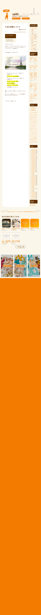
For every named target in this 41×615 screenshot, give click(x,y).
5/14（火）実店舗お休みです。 (35, 95)
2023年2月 (33, 168)
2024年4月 (33, 151)
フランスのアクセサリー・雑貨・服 (34, 47)
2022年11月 (33, 171)
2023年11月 (33, 157)
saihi (15, 14)
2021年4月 (33, 198)
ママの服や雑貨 (34, 41)
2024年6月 (33, 149)
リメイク (33, 136)
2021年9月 (33, 192)
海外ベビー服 (33, 36)
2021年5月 (33, 196)
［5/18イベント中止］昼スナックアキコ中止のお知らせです (35, 87)
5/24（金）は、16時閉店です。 (35, 67)
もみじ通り (35, 115)
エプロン (36, 119)
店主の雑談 (33, 49)
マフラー (33, 135)
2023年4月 (33, 165)
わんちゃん (31, 116)
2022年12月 (33, 170)
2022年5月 (33, 180)
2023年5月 (33, 164)
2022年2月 (33, 183)
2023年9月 (33, 159)
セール (34, 130)
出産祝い (32, 34)
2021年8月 (33, 193)
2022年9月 (33, 175)
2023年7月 (33, 162)
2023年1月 (33, 169)
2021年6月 (33, 195)
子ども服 (32, 37)
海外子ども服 (33, 39)
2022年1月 (33, 185)
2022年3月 (33, 182)
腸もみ (31, 142)
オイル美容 (35, 120)
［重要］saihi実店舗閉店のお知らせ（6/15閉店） (35, 75)
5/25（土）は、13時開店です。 (31, 67)
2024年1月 (33, 155)
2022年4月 (33, 181)
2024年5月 (33, 150)
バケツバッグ (32, 131)
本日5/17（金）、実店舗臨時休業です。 (31, 86)
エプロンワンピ (32, 120)
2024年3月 (33, 152)
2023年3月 (33, 167)
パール (31, 132)
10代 (30, 108)
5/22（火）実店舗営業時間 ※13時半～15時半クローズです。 (31, 76)
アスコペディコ (35, 116)
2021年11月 (33, 188)
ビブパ (34, 132)
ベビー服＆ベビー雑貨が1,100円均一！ (35, 59)
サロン (34, 124)
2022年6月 (33, 179)
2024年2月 (33, 153)
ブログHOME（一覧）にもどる (33, 205)
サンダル (33, 125)
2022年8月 (33, 176)
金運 (33, 142)
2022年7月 (33, 177)
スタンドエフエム (34, 126)
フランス (33, 134)
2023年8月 (33, 161)
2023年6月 (33, 163)
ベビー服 (32, 35)
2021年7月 (33, 194)
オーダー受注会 (32, 121)
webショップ (17, 94)
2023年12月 (33, 156)
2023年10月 (33, 158)
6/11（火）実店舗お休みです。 (31, 58)
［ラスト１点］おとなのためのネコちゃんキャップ (31, 97)
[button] (14, 36)
